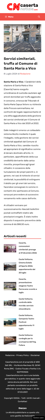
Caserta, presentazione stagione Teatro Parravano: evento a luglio (28, 286)
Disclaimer (35, 355)
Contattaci (22, 401)
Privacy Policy (22, 355)
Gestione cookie (38, 418)
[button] (39, 17)
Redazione (9, 355)
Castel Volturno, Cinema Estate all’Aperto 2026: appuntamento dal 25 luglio (27, 266)
